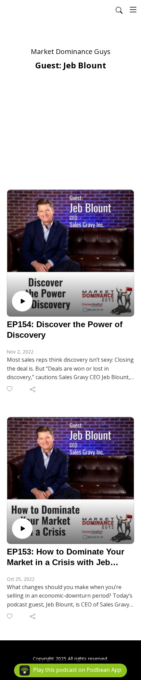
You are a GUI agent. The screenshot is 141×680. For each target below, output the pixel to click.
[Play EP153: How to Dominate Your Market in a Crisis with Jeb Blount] (22, 528)
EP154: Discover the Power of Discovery (65, 329)
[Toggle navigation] (133, 9)
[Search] (119, 9)
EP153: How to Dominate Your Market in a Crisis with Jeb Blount (65, 557)
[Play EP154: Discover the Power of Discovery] (22, 301)
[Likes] (10, 388)
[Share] (33, 389)
